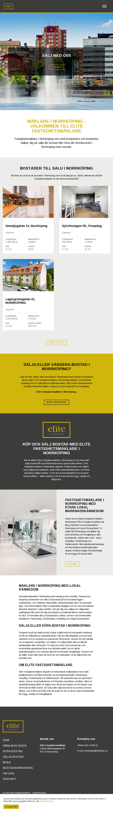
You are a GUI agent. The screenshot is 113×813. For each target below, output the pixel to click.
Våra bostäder (14, 745)
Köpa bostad (13, 751)
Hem (6, 740)
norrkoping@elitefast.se (96, 751)
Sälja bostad (13, 756)
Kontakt (9, 778)
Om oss (8, 773)
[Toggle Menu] (104, 6)
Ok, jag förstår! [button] (11, 807)
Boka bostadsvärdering (18, 765)
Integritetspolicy (39, 793)
